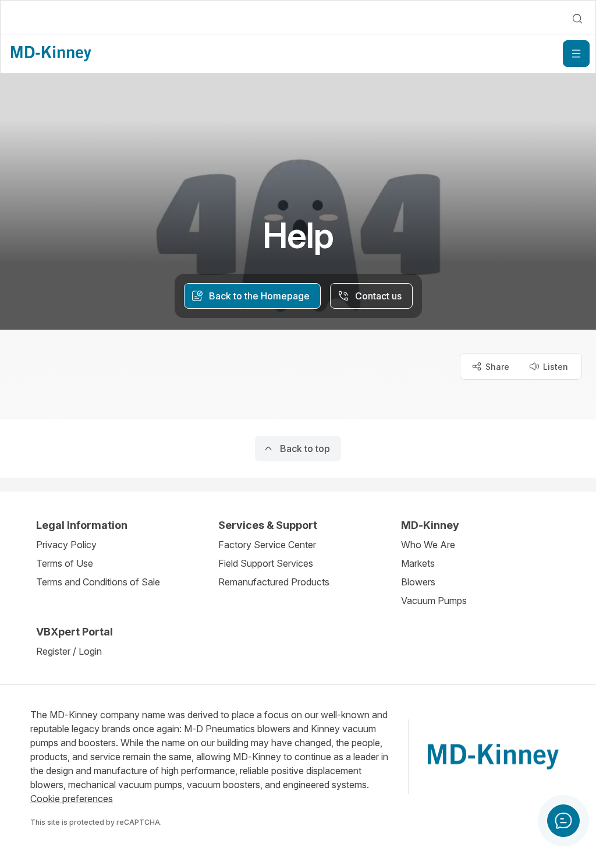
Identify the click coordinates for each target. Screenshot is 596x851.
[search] (577, 18)
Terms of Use (64, 563)
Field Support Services (265, 563)
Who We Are (428, 544)
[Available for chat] (563, 820)
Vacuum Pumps (434, 600)
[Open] (576, 53)
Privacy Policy (66, 544)
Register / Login (69, 651)
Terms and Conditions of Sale (98, 582)
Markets (418, 563)
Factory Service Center (267, 544)
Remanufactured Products (273, 582)
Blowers (418, 582)
